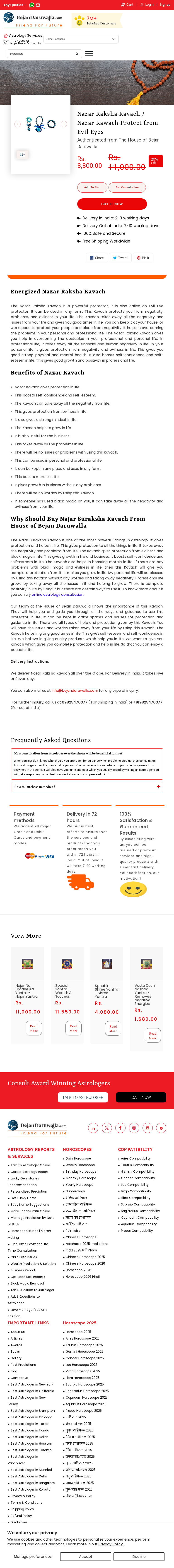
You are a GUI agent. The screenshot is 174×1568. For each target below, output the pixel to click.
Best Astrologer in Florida (30, 1430)
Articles (16, 1338)
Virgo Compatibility (136, 1191)
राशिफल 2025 (76, 1417)
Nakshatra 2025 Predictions (87, 1243)
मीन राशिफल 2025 (79, 1496)
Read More (34, 1028)
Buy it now (112, 204)
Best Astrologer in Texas (29, 1424)
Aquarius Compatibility (139, 1224)
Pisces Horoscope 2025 (84, 1410)
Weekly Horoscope (80, 1165)
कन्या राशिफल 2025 (80, 1456)
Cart (129, 4)
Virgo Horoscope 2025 (83, 1371)
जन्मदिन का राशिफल (80, 1211)
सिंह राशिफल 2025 (79, 1450)
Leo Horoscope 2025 (81, 1364)
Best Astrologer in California (32, 1391)
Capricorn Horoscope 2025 (87, 1397)
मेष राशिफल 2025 (78, 1424)
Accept (85, 1556)
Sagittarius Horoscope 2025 (87, 1391)
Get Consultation (127, 187)
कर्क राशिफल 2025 (79, 1443)
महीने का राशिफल (78, 1217)
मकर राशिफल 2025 (80, 1483)
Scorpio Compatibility (138, 1204)
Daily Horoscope (78, 1158)
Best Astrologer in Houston (31, 1443)
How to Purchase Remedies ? (34, 787)
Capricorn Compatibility (140, 1217)
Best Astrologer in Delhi (29, 1476)
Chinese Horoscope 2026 (85, 1263)
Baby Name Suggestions (30, 1204)
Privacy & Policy (23, 1496)
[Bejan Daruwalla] (33, 20)
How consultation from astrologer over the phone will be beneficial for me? (68, 753)
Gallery (16, 1358)
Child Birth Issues (24, 1257)
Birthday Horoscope (81, 1171)
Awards (16, 1345)
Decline (139, 1556)
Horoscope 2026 (78, 1270)
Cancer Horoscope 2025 (85, 1358)
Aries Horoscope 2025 (82, 1338)
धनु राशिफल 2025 (78, 1476)
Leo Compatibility (135, 1184)
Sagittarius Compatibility (140, 1211)
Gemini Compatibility (138, 1171)
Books (15, 1351)
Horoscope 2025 (78, 1332)
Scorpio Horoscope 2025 (85, 1384)
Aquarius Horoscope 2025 (86, 1404)
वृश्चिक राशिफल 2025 (81, 1469)
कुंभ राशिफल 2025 (79, 1489)
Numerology (75, 1191)
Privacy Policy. (110, 1544)
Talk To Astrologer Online (30, 1165)
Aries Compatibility (136, 1158)
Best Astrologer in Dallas (29, 1437)
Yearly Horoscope (79, 1184)
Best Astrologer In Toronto (31, 1450)
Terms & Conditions (26, 1502)
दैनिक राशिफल (76, 1198)
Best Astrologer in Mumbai (31, 1469)
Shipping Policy (22, 1509)
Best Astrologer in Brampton (33, 1410)
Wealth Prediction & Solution (33, 1263)
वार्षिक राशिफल (76, 1224)
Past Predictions (23, 1364)
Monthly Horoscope (81, 1178)
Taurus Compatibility (137, 1165)
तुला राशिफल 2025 (79, 1463)
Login (149, 4)
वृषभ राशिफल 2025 (79, 1430)
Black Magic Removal (27, 1283)
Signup (165, 4)
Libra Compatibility (135, 1198)
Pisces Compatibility (137, 1230)
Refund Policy (21, 1515)
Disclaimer (19, 1522)
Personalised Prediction (29, 1191)
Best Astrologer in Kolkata (31, 1489)
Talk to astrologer (82, 1097)
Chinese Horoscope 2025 (85, 1257)
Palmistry (73, 1230)
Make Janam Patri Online (30, 1211)
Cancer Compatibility (138, 1178)
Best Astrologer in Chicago (31, 1417)
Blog (14, 1371)
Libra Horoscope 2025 (82, 1378)
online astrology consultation (57, 594)
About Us (18, 1332)
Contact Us (20, 1378)
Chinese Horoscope (81, 1237)
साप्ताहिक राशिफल (79, 1204)
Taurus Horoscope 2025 (84, 1345)
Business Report (23, 1270)
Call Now (141, 1097)
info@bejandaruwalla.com (75, 690)
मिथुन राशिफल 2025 (80, 1437)
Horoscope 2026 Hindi (83, 1276)
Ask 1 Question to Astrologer (32, 1290)
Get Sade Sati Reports (28, 1277)
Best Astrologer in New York (32, 1384)
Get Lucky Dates (23, 1198)
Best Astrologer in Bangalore (33, 1483)
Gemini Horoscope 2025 (84, 1351)
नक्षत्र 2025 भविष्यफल (81, 1250)
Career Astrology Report (29, 1171)
